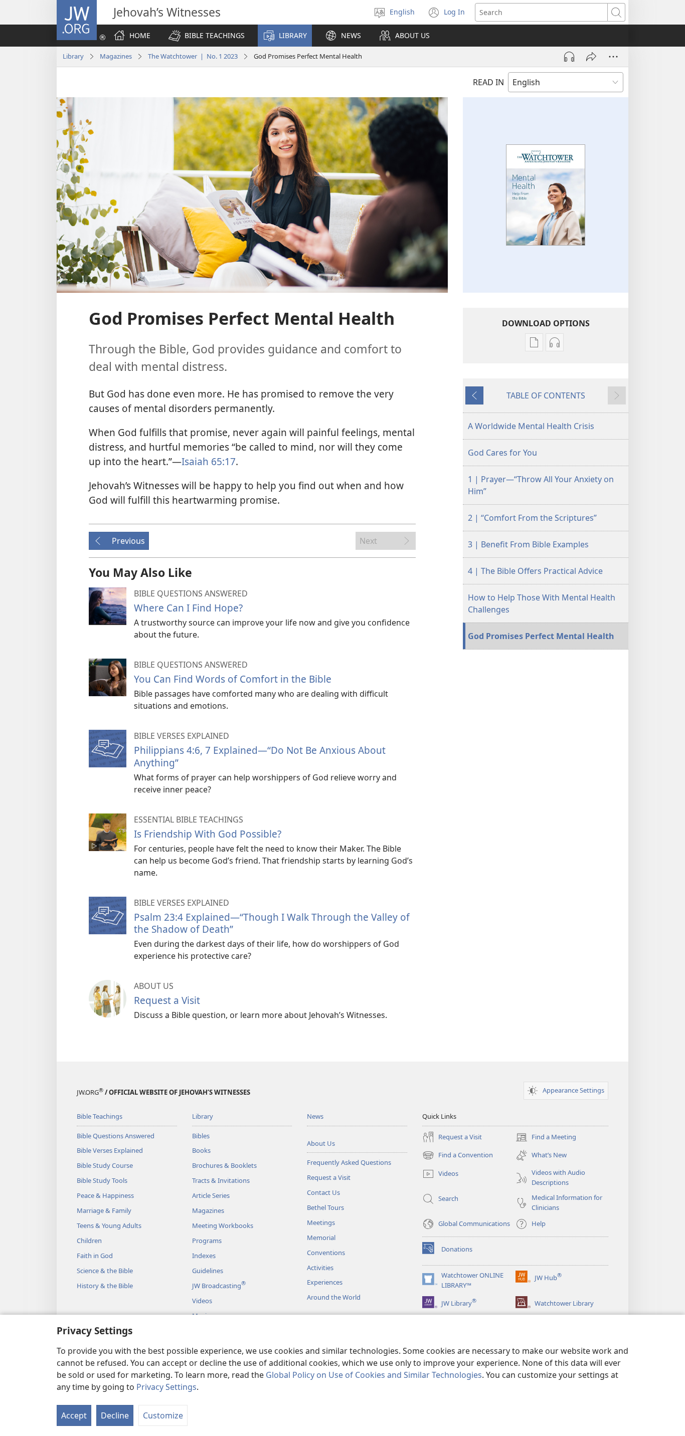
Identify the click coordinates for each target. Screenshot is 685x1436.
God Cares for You (502, 452)
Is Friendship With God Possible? (207, 834)
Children (89, 1240)
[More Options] (613, 57)
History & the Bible (105, 1285)
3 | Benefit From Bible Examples (528, 544)
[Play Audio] (569, 57)
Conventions (326, 1252)
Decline (115, 1415)
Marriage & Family (104, 1210)
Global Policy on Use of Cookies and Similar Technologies (374, 1374)
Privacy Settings (166, 1386)
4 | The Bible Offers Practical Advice (535, 570)
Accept (74, 1415)
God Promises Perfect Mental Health (541, 636)
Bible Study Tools (102, 1180)
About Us (321, 1143)
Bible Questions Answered (115, 1135)
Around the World (334, 1297)
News (315, 1116)
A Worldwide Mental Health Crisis (531, 426)
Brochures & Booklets (224, 1165)
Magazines (116, 56)
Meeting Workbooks (222, 1225)
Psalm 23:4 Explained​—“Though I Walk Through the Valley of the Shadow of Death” (272, 923)
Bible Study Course (105, 1165)
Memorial (321, 1237)
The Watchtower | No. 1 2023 (193, 56)
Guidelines (207, 1270)
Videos (202, 1300)
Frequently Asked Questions (349, 1162)
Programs (207, 1240)
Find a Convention (457, 1155)
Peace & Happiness (105, 1195)
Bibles (201, 1135)
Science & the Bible (105, 1270)
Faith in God (95, 1255)
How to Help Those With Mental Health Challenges (541, 603)
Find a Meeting (546, 1137)
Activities (320, 1267)
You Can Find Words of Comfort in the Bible (232, 679)
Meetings (321, 1222)
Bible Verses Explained (110, 1150)
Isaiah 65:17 (209, 461)
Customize (163, 1415)
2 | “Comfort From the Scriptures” (532, 517)
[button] (206, 36)
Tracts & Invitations (221, 1180)
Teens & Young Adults (109, 1225)
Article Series (211, 1195)
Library (73, 56)
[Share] (591, 57)
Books (201, 1150)
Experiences (324, 1282)
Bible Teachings (99, 1116)
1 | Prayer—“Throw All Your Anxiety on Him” (541, 485)
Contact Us (323, 1192)
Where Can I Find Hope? (188, 607)
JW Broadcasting (219, 1285)
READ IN (488, 82)
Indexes (204, 1255)
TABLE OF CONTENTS (545, 395)
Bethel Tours (325, 1207)
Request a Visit (167, 1000)
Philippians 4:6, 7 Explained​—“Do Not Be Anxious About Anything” (260, 756)
